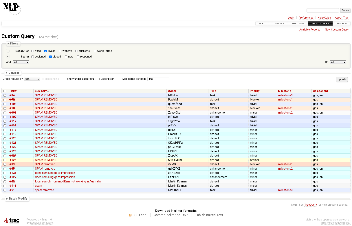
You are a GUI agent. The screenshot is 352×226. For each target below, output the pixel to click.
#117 (12, 125)
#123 (12, 151)
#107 (12, 117)
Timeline (278, 23)
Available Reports (309, 29)
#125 (12, 160)
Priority (254, 91)
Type (213, 91)
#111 (12, 185)
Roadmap (298, 23)
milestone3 (285, 95)
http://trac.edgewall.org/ (336, 222)
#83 (12, 164)
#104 (12, 104)
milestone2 (285, 112)
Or (326, 62)
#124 (12, 155)
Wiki (262, 23)
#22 (12, 181)
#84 (12, 95)
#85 (12, 168)
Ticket (13, 91)
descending (52, 78)
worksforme (104, 51)
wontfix (67, 51)
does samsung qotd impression (55, 173)
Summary (41, 91)
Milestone (284, 91)
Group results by (13, 78)
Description (107, 78)
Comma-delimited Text (171, 215)
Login (291, 17)
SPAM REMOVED (46, 95)
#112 (12, 121)
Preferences (306, 17)
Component (320, 91)
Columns (14, 72)
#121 (12, 142)
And (8, 62)
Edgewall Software (41, 222)
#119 (12, 134)
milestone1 (285, 99)
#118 (12, 130)
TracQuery (310, 204)
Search (341, 23)
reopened (86, 56)
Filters (14, 43)
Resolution (22, 51)
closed (57, 56)
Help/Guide (324, 17)
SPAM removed (45, 164)
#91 (12, 190)
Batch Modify (18, 198)
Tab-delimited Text (209, 215)
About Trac (342, 17)
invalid (51, 51)
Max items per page (134, 78)
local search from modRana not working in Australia (68, 181)
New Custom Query (337, 29)
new (70, 56)
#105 (12, 108)
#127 (12, 177)
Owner (172, 91)
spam (38, 185)
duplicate (84, 51)
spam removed (44, 190)
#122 (12, 147)
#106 (12, 112)
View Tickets (320, 23)
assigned (40, 56)
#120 (12, 138)
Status (25, 56)
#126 (12, 173)
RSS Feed (139, 215)
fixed (38, 51)
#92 (12, 99)
